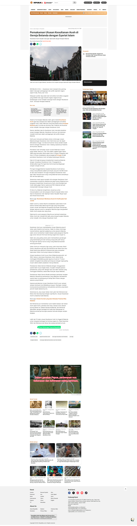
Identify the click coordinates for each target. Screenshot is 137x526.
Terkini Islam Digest (88, 89)
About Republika (34, 509)
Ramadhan (42, 502)
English (52, 500)
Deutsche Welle (88, 2)
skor (49, 9)
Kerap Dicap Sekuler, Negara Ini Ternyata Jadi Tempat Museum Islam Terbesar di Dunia (96, 55)
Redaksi (42, 509)
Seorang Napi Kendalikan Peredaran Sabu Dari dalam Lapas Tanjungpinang (36, 110)
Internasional (33, 498)
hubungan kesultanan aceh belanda (59, 336)
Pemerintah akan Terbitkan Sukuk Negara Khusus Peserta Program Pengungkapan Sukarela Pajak (48, 112)
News (31, 496)
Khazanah (42, 28)
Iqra (41, 494)
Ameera (32, 492)
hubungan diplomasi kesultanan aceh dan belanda (50, 340)
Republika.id (96, 2)
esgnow (89, 9)
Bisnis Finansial (81, 9)
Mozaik (50, 13)
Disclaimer (32, 511)
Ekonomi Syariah (42, 9)
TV (100, 9)
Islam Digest (36, 28)
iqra (62, 9)
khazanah (56, 9)
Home (31, 28)
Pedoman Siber (54, 509)
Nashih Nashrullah (47, 41)
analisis (72, 9)
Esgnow (32, 500)
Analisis (42, 496)
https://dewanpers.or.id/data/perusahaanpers (41, 518)
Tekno (41, 498)
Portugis (59, 155)
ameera (33, 9)
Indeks (104, 9)
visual (95, 9)
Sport (52, 496)
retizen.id (104, 2)
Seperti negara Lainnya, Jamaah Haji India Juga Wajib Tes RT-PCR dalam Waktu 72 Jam (62, 111)
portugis (71, 336)
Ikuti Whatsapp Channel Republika (50, 327)
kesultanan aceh (33, 336)
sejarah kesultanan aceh (45, 336)
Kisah (41, 13)
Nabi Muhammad (35, 13)
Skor (52, 492)
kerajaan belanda (34, 340)
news (66, 9)
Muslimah (55, 13)
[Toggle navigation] (31, 2)
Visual (41, 500)
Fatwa (45, 13)
